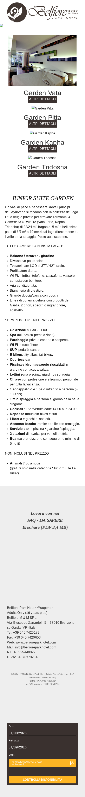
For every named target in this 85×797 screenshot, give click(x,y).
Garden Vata (42, 93)
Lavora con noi (45, 513)
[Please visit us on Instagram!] (44, 668)
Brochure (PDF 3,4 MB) (44, 527)
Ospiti (12, 754)
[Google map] (61, 668)
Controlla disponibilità (42, 779)
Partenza (14, 740)
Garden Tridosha (42, 167)
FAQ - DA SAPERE (45, 520)
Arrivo (12, 726)
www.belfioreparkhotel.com (36, 642)
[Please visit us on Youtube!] (53, 668)
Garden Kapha (42, 142)
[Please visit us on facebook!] (25, 668)
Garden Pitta (42, 117)
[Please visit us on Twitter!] (36, 668)
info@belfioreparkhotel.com (35, 647)
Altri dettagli (42, 99)
